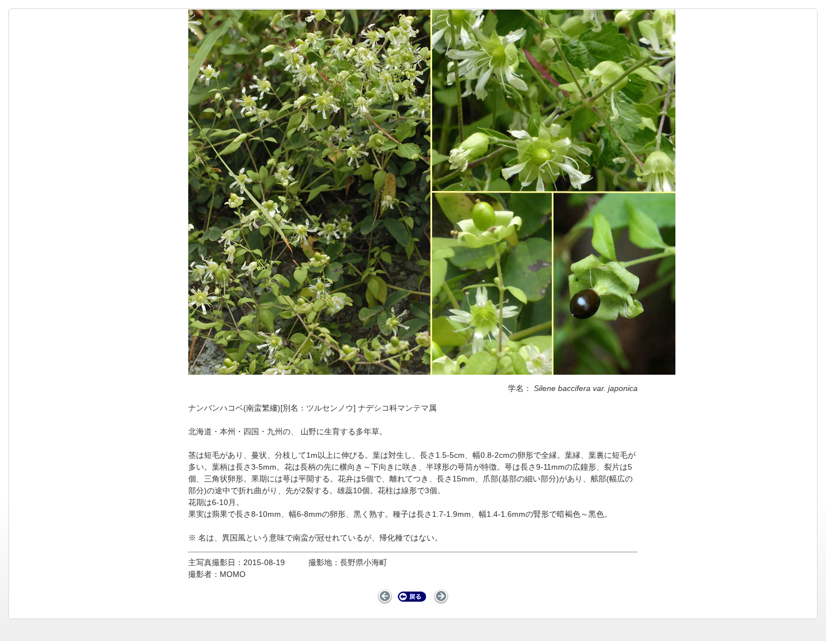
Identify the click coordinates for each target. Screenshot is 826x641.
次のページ (441, 596)
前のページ (385, 596)
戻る (412, 597)
